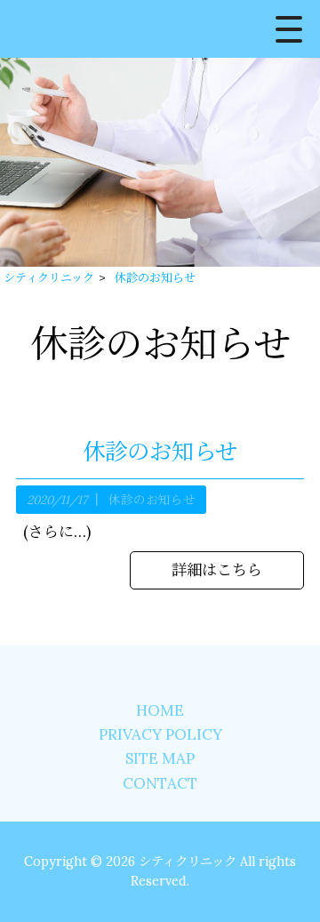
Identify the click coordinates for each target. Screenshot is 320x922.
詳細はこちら (217, 570)
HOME (160, 710)
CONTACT (160, 783)
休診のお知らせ (160, 451)
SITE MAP (160, 758)
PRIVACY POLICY (160, 734)
